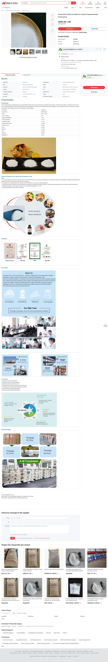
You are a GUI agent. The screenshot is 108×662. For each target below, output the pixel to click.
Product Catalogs (22, 613)
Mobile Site (86, 651)
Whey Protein (57, 632)
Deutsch (51, 653)
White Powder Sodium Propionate (68, 640)
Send (12, 538)
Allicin (2, 619)
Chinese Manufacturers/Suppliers (36, 651)
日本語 (70, 653)
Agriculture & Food (9, 10)
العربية (62, 653)
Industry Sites (63, 651)
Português (29, 653)
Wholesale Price (56, 651)
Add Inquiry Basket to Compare (29, 57)
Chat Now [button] (95, 28)
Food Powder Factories (35, 640)
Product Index (79, 651)
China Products (25, 651)
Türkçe (82, 653)
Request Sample (83, 32)
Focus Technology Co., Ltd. (44, 656)
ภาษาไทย (78, 653)
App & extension (88, 7)
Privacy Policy (76, 656)
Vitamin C (65, 632)
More (2, 646)
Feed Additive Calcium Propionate (10, 643)
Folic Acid (48, 632)
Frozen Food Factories (8, 640)
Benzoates (3, 616)
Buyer (72, 7)
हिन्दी (74, 653)
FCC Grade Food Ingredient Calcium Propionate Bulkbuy (65, 643)
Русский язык (41, 653)
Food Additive (17, 10)
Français (35, 653)
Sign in (105, 4)
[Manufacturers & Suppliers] (9, 3)
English (19, 653)
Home (2, 10)
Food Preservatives (25, 10)
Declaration (69, 656)
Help (80, 7)
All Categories (6, 7)
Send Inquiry (69, 28)
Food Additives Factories (21, 640)
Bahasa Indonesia (94, 653)
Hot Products (18, 651)
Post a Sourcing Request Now (42, 538)
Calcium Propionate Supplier (43, 643)
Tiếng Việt (88, 653)
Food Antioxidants (21, 632)
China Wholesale (48, 651)
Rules (105, 7)
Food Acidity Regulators (8, 632)
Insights (91, 651)
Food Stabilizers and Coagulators (35, 632)
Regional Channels (71, 651)
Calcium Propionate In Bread (27, 643)
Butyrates (82, 616)
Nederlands (57, 653)
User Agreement (62, 656)
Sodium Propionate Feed (84, 640)
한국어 (66, 653)
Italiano (46, 653)
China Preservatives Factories (50, 640)
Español (24, 653)
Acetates (56, 616)
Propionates (30, 616)
